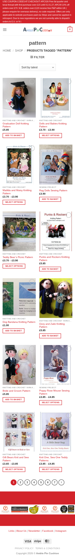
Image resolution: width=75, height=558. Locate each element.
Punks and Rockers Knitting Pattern (54, 258)
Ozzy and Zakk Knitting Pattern (52, 325)
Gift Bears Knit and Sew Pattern (16, 459)
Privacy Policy (24, 548)
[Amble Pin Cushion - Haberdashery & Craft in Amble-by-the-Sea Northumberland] (37, 29)
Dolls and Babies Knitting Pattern (53, 125)
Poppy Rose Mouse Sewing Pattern (54, 392)
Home (7, 50)
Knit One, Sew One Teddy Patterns (53, 459)
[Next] (61, 482)
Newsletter (34, 530)
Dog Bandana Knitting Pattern (19, 322)
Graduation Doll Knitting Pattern (16, 125)
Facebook (47, 530)
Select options (50, 135)
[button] (5, 29)
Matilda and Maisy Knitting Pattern (17, 192)
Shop (19, 50)
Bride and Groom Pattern (16, 391)
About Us (21, 530)
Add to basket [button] (13, 135)
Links (12, 530)
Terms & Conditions (47, 548)
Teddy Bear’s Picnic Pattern (18, 257)
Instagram (60, 530)
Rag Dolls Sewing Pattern (53, 190)
